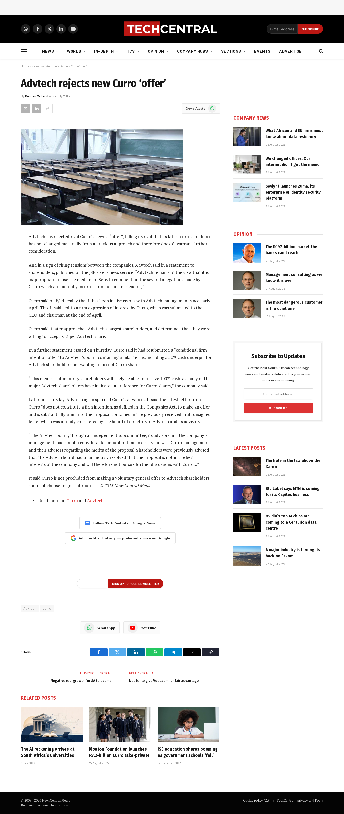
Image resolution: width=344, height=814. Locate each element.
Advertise (290, 51)
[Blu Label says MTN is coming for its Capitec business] (247, 494)
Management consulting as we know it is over (294, 277)
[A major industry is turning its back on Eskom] (247, 556)
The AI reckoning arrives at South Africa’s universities (47, 752)
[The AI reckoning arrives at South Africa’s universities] (52, 724)
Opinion (156, 51)
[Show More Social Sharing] (48, 108)
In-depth (104, 51)
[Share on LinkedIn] (36, 108)
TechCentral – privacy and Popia (300, 800)
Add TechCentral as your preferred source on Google (124, 538)
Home (25, 66)
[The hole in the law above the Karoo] (247, 466)
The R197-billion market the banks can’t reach (291, 249)
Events (262, 51)
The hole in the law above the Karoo (293, 463)
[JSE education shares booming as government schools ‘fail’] (188, 724)
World (74, 51)
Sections (231, 51)
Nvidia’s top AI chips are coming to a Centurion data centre (291, 522)
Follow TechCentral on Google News (124, 523)
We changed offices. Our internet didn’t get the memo (293, 161)
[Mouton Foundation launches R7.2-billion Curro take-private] (120, 724)
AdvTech (29, 608)
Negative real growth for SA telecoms (81, 680)
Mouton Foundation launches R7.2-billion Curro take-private (119, 752)
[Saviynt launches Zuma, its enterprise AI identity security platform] (247, 192)
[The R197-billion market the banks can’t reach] (247, 253)
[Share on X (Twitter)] (25, 108)
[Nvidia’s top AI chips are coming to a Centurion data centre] (247, 522)
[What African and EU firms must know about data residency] (247, 136)
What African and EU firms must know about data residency (294, 133)
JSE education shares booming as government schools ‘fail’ (188, 752)
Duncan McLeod (36, 96)
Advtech (95, 500)
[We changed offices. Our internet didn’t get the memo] (247, 164)
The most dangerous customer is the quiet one (294, 305)
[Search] (320, 51)
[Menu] (24, 51)
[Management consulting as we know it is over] (247, 280)
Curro (72, 500)
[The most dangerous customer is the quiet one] (247, 308)
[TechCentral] (172, 29)
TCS (131, 51)
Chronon (61, 805)
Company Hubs (192, 51)
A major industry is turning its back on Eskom (293, 553)
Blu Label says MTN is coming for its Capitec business (293, 491)
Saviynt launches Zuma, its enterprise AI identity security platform (293, 192)
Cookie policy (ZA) (257, 800)
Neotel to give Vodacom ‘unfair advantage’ (164, 680)
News (48, 51)
